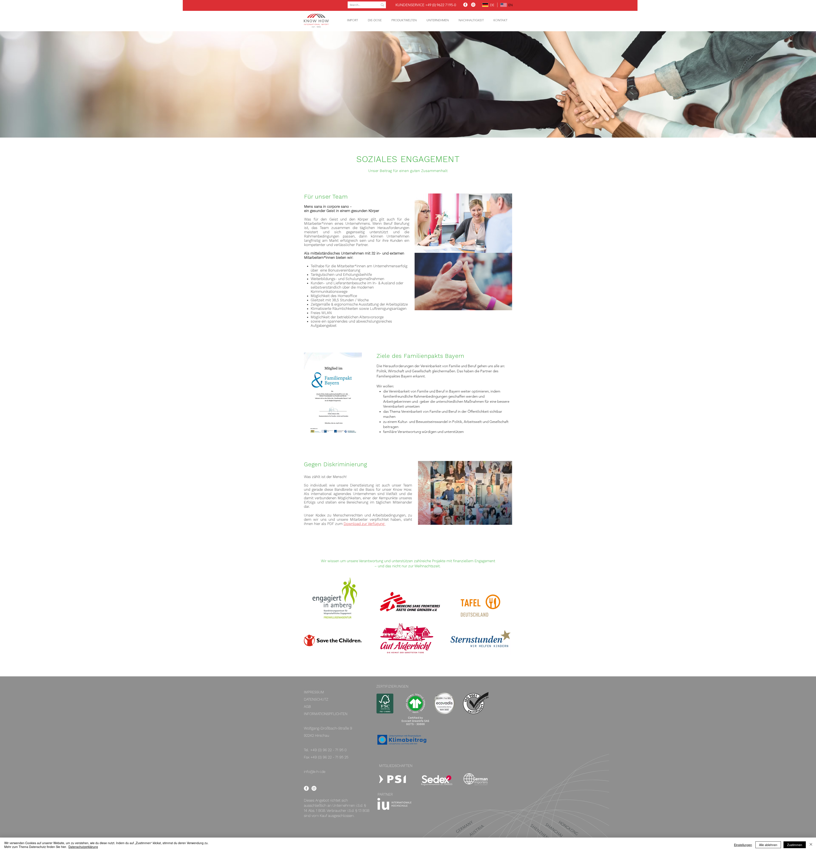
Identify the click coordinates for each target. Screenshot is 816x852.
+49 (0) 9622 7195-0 (440, 5)
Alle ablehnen (768, 845)
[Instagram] (473, 5)
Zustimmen (794, 845)
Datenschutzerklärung (83, 847)
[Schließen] (810, 845)
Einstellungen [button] (743, 845)
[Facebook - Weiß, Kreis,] (306, 788)
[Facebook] (465, 5)
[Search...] (382, 4)
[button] (352, 20)
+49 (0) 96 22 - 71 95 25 (329, 757)
